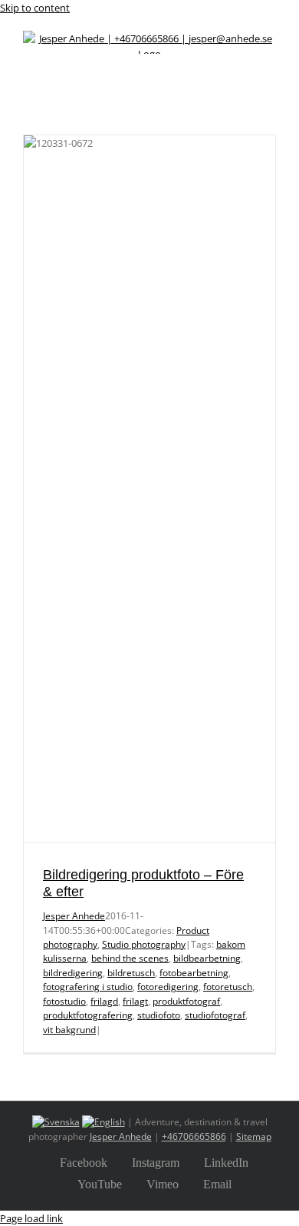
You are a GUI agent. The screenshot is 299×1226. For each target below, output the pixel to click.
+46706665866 (194, 1136)
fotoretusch (227, 986)
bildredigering (73, 972)
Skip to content (35, 8)
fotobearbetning (193, 972)
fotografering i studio (88, 986)
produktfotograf (186, 1001)
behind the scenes (130, 958)
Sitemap (253, 1136)
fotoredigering (168, 986)
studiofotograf (215, 1015)
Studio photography (144, 944)
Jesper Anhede (74, 915)
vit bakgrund (69, 1029)
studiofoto (158, 1015)
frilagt (135, 1001)
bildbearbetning (207, 958)
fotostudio (64, 1001)
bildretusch (131, 972)
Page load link (31, 1218)
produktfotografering (88, 1015)
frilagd (104, 1001)
